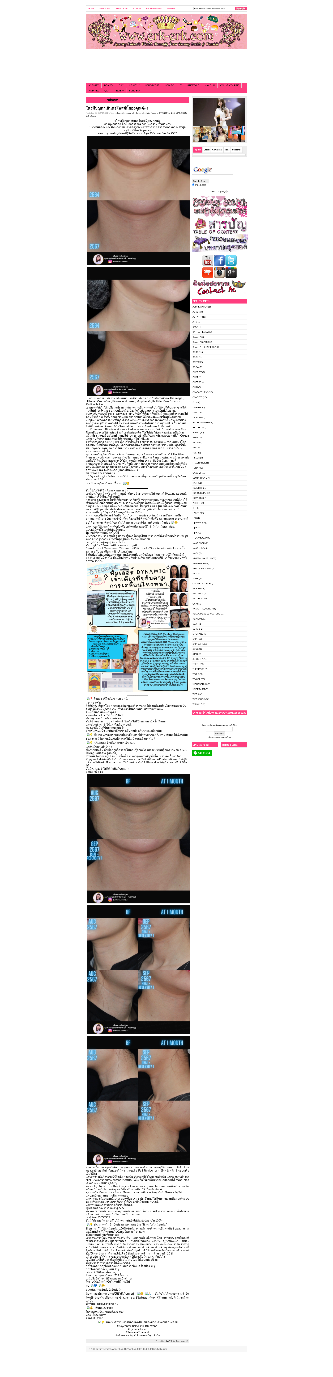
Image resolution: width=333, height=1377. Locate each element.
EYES (195, 437)
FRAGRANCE (199, 463)
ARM (195, 322)
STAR (195, 654)
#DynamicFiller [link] (137, 1329)
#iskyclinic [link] (159, 1211)
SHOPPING (198, 634)
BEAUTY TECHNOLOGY (204, 347)
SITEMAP (137, 8)
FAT (194, 448)
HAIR (195, 483)
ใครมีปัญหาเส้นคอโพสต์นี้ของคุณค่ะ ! (117, 108)
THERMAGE (198, 669)
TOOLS (196, 674)
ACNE (195, 312)
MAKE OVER (199, 543)
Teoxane (154, 113)
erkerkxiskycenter (123, 113)
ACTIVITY (93, 85)
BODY (195, 352)
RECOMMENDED (153, 8)
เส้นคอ (93, 116)
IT (181, 85)
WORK (196, 694)
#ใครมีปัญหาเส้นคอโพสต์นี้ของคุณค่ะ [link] (137, 120)
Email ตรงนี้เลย (224, 737)
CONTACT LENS (200, 392)
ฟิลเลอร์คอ (175, 113)
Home (91, 8)
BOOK (195, 357)
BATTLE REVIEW (201, 332)
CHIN (195, 387)
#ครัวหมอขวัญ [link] (124, 1335)
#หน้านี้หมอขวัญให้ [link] (170, 1192)
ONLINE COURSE (229, 85)
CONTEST (197, 397)
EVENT (196, 432)
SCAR (195, 624)
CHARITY (197, 372)
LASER (196, 513)
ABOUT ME (104, 8)
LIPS (195, 533)
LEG (195, 518)
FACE (195, 442)
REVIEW (119, 90)
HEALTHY (134, 85)
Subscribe (236, 150)
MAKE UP (209, 85)
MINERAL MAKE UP (202, 558)
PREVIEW (93, 90)
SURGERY (134, 90)
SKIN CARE (198, 644)
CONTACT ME (121, 8)
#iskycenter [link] (124, 1326)
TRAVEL (196, 679)
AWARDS (171, 8)
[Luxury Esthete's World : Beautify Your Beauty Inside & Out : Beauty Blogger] (166, 31)
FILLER (196, 458)
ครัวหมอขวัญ (164, 113)
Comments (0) (182, 1341)
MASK (195, 553)
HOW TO (169, 85)
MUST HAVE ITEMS (202, 568)
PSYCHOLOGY (200, 598)
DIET (195, 412)
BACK (195, 327)
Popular (197, 150)
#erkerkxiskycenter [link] (97, 499)
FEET (195, 453)
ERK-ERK (197, 427)
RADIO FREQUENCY (203, 609)
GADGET (197, 473)
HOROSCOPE (152, 85)
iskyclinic (146, 113)
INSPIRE (197, 503)
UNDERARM (199, 689)
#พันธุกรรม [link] (118, 127)
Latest (207, 150)
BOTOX (196, 362)
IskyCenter (136, 113)
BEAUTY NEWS (200, 342)
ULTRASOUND (200, 684)
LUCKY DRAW (200, 538)
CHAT (195, 377)
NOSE (195, 578)
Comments (217, 150)
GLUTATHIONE (200, 478)
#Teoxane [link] (151, 1326)
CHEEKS (197, 382)
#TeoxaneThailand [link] (137, 1332)
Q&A (106, 90)
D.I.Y (121, 85)
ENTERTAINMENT (201, 422)
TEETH (196, 664)
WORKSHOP (199, 699)
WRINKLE (197, 704)
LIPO (195, 528)
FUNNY (196, 468)
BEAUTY (108, 85)
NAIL (195, 573)
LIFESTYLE (193, 85)
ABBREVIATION (200, 307)
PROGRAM (198, 593)
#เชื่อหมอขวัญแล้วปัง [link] (147, 1335)
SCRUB (196, 629)
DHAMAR (197, 407)
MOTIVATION (199, 563)
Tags (227, 150)
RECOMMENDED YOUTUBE (206, 614)
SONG (196, 649)
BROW (196, 367)
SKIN (195, 639)
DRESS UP (198, 417)
